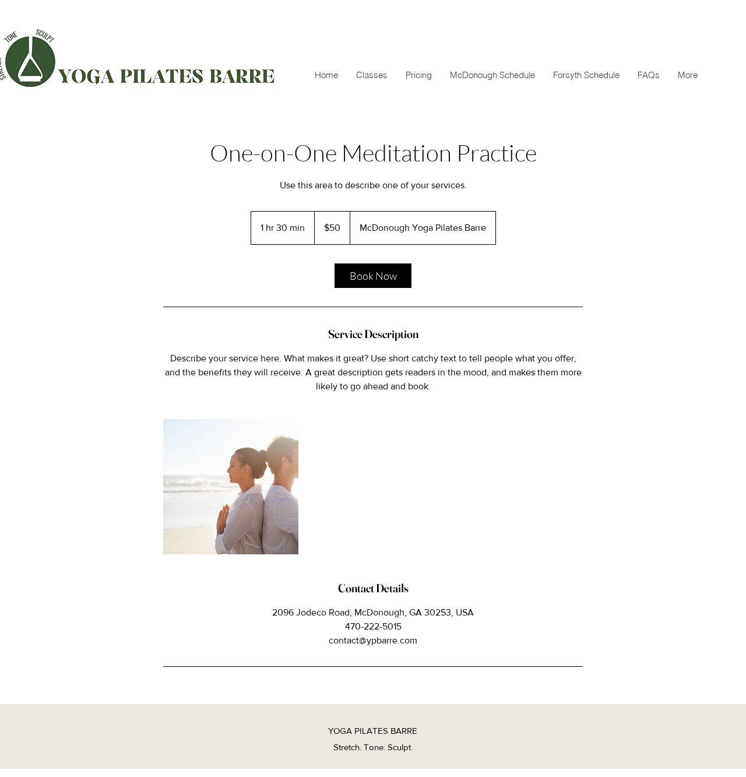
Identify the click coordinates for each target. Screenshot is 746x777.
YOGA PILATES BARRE (372, 731)
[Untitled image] (230, 486)
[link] (373, 275)
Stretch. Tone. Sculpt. (373, 747)
